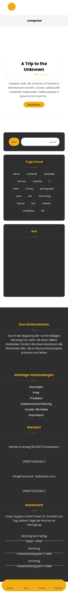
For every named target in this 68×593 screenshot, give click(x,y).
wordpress (28, 210)
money (29, 188)
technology (45, 196)
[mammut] (34, 7)
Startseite (36, 387)
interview (37, 181)
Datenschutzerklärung (36, 404)
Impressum (36, 415)
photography (47, 188)
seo (30, 196)
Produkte (36, 398)
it (49, 181)
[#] (34, 363)
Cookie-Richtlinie (36, 409)
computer (32, 173)
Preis (36, 393)
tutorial (20, 203)
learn (16, 188)
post (18, 196)
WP (42, 210)
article (16, 173)
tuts (33, 203)
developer (49, 173)
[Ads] (34, 266)
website (46, 203)
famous (21, 181)
